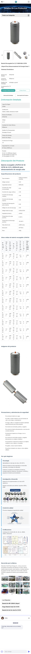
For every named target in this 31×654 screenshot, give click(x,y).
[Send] (29, 651)
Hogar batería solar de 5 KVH (10, 606)
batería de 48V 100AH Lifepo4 (10, 603)
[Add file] (2, 651)
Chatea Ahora (22, 90)
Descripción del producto (22, 95)
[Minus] (29, 618)
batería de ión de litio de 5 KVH (11, 610)
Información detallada (8, 95)
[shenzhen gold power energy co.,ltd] (16, 2)
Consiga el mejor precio (8, 90)
